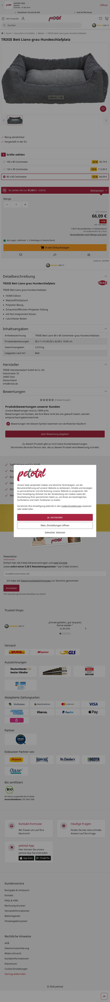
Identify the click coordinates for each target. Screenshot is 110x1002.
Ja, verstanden (55, 517)
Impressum (60, 532)
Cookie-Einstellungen (71, 506)
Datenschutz (50, 532)
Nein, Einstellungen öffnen (55, 525)
